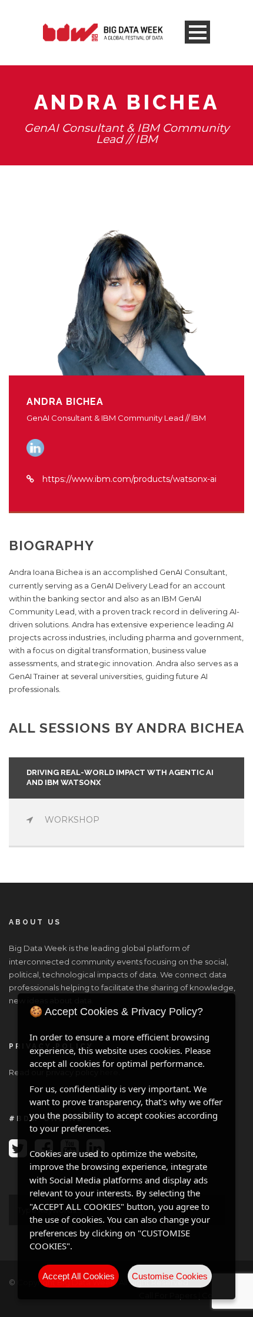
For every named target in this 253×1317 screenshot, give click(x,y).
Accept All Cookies (78, 1276)
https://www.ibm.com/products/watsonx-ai (129, 479)
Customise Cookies (170, 1276)
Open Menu (197, 32)
